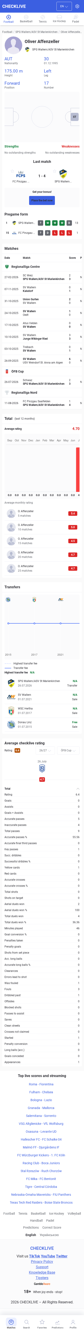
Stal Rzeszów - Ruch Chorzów (41, 1171)
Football (7, 32)
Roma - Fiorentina (41, 1084)
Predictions (31, 1227)
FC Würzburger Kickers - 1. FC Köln (41, 1155)
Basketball (38, 1213)
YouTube (48, 1256)
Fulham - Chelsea (41, 1092)
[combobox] (64, 6)
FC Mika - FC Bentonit (41, 1179)
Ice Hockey (56, 1213)
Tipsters (42, 1278)
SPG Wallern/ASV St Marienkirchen (36, 32)
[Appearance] (77, 6)
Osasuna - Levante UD (41, 1131)
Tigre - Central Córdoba (41, 1187)
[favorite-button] (12, 171)
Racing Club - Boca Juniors (41, 1163)
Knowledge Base (42, 1272)
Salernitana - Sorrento (41, 1116)
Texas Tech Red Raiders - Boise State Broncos (41, 1202)
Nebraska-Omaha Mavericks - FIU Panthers (41, 1194)
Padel (50, 1220)
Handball (36, 1220)
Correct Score (51, 1227)
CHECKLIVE (14, 6)
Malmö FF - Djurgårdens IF (41, 1147)
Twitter (61, 1256)
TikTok (34, 1256)
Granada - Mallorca (41, 1108)
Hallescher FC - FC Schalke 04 (41, 1139)
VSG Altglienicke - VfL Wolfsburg (41, 1123)
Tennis (22, 1213)
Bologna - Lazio (41, 1100)
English (31, 1235)
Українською (49, 1235)
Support (42, 1267)
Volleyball (74, 1213)
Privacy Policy (42, 1261)
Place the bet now (42, 200)
